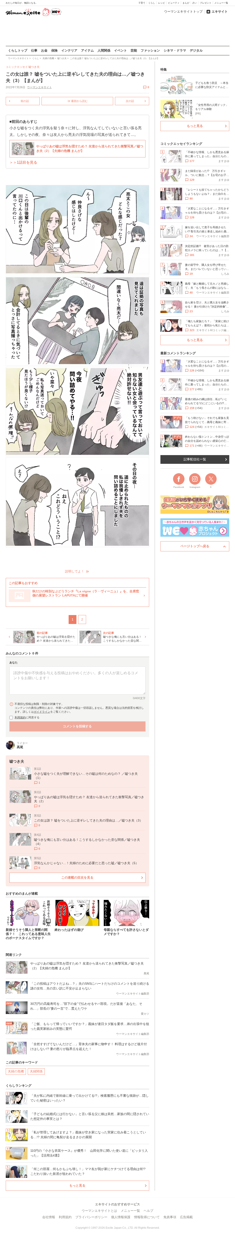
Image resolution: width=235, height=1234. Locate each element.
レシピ (161, 3)
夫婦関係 (36, 1071)
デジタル (196, 50)
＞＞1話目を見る (23, 162)
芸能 (134, 50)
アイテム (87, 50)
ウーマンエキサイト (39, 87)
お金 (44, 50)
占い (194, 3)
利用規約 (20, 717)
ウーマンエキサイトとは (99, 1210)
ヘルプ (148, 1210)
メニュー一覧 (221, 3)
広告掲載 (186, 1217)
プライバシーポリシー (91, 1217)
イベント (120, 50)
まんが (185, 3)
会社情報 (48, 1217)
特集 (163, 69)
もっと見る (77, 1185)
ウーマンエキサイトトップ (183, 11)
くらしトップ (17, 50)
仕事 (34, 50)
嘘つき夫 (33, 67)
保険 (54, 50)
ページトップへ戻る (194, 546)
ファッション (150, 50)
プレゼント (205, 3)
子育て (141, 3)
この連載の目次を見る (77, 877)
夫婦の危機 (16, 1071)
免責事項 (169, 1217)
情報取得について (147, 1217)
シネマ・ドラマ (175, 50)
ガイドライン (42, 711)
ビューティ (173, 3)
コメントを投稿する (77, 726)
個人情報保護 (120, 1217)
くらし (151, 3)
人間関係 (104, 50)
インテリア (69, 50)
